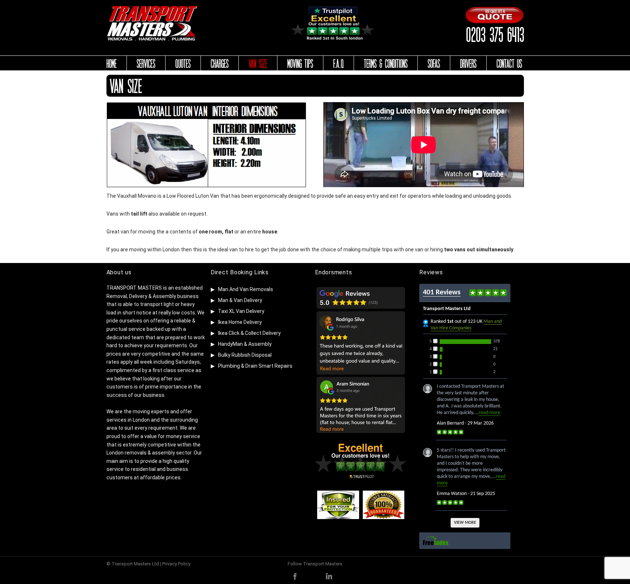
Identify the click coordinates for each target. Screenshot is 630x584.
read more (489, 412)
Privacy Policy (176, 563)
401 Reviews (441, 292)
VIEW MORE (465, 523)
